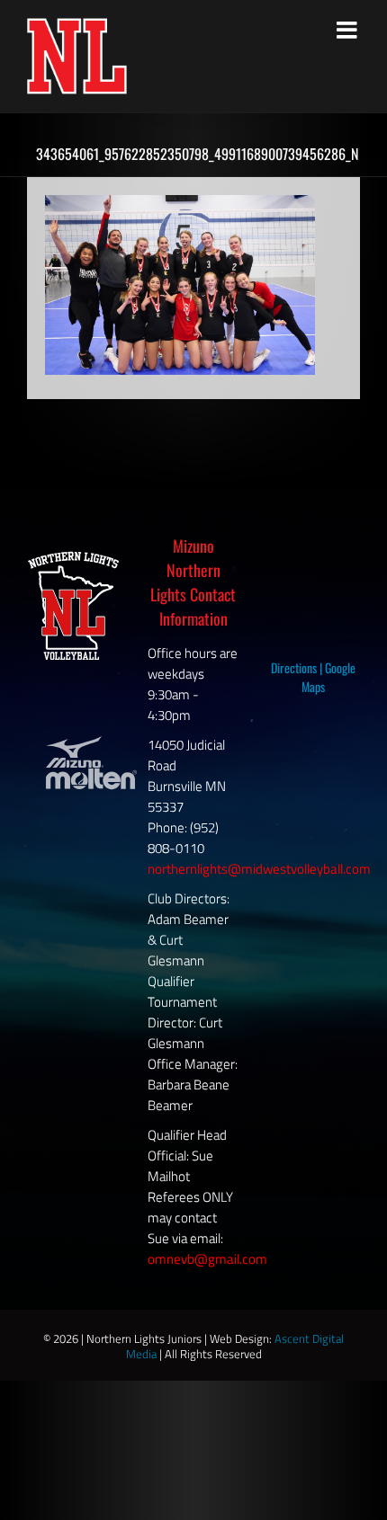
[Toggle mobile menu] (348, 29)
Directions (294, 667)
